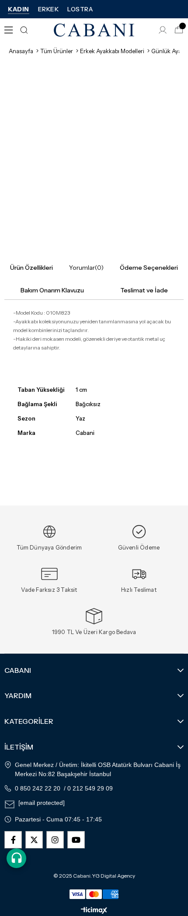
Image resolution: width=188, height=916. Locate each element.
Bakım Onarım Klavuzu (52, 290)
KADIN (18, 9)
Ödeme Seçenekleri (149, 267)
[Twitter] (34, 839)
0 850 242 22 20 (37, 788)
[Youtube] (76, 839)
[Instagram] (55, 839)
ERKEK (48, 9)
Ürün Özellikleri (31, 267)
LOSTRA (80, 9)
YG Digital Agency (113, 876)
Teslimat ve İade (144, 290)
